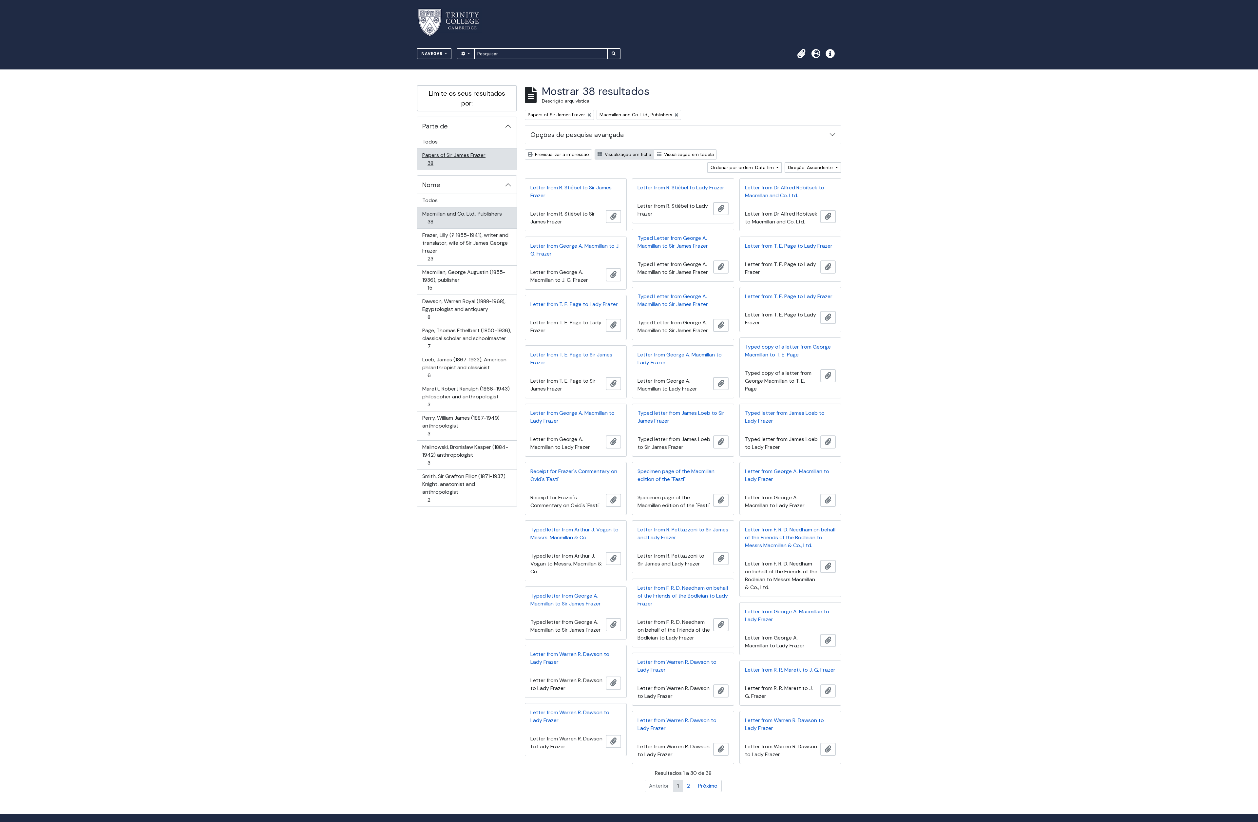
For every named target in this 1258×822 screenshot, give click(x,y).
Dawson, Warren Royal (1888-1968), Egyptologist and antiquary (463, 308)
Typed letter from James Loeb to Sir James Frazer (681, 417)
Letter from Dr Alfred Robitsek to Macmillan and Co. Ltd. (784, 191)
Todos (430, 141)
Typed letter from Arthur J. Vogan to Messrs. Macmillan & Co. (574, 533)
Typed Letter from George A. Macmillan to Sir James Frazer (673, 242)
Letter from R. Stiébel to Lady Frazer (681, 187)
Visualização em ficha (627, 154)
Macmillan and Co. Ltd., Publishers (462, 217)
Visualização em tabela (688, 154)
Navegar (432, 53)
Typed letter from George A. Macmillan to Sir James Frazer (565, 599)
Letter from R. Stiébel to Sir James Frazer (571, 191)
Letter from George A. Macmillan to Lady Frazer (680, 358)
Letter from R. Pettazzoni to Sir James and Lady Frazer (683, 533)
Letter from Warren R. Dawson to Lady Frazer (569, 658)
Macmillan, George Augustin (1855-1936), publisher (463, 279)
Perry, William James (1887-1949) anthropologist (461, 425)
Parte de (435, 126)
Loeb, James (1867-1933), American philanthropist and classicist (464, 367)
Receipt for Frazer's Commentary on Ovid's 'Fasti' (573, 475)
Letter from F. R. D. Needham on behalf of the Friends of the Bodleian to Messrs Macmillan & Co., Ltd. (790, 537)
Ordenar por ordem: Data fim (743, 167)
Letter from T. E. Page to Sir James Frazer (571, 358)
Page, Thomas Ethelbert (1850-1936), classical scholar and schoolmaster (466, 338)
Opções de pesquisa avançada (577, 134)
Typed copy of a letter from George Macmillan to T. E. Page (788, 350)
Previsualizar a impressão (561, 154)
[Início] (452, 22)
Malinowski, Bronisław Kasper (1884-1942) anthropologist (465, 454)
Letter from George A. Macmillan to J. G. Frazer (574, 249)
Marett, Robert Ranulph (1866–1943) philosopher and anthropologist (466, 396)
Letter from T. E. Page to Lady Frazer (788, 245)
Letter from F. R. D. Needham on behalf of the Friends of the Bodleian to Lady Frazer (683, 595)
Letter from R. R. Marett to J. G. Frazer (790, 669)
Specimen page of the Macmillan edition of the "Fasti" (676, 475)
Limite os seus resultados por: (467, 98)
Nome (431, 185)
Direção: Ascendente (811, 167)
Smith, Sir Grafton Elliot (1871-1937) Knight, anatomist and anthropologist (463, 487)
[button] (801, 54)
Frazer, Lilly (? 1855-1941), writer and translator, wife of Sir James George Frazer (465, 246)
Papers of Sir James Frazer (454, 158)
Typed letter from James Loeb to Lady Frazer (785, 417)
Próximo (707, 785)
